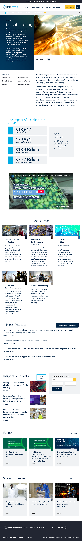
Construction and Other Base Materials (13, 287)
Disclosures (30, 1)
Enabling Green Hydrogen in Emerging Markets (14, 454)
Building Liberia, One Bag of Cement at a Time (41, 503)
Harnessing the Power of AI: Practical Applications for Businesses (66, 454)
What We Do (36, 7)
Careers (20, 537)
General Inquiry (76, 537)
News (54, 1)
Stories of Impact (24, 84)
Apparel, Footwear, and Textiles (12, 241)
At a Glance (6, 78)
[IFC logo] (12, 7)
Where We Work (46, 7)
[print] (76, 13)
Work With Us (70, 7)
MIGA (38, 527)
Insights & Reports (43, 1)
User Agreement (53, 537)
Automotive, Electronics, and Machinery (37, 242)
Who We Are (26, 7)
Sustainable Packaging (39, 286)
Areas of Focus (23, 78)
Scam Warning (67, 537)
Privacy (60, 537)
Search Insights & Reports (60, 376)
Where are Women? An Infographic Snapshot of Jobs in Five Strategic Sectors (15, 398)
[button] (78, 7)
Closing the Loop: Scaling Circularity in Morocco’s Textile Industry (15, 385)
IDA (31, 527)
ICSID (42, 527)
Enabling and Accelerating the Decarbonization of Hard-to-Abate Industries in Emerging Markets (41, 456)
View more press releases (67, 325)
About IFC (5, 537)
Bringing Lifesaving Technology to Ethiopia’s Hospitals (15, 504)
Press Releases (7, 81)
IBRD (27, 527)
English (27, 537)
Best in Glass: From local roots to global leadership (66, 504)
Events (4, 84)
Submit (57, 389)
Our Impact (56, 7)
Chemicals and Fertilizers (63, 241)
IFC (34, 527)
